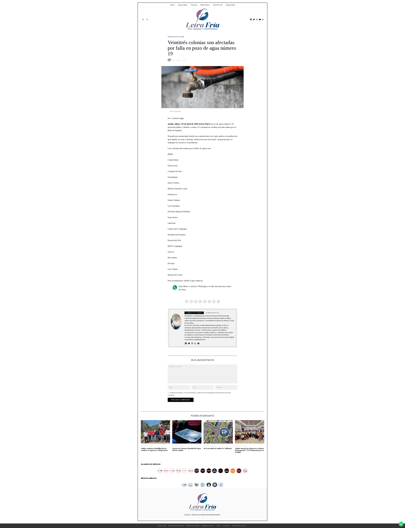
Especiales (182, 5)
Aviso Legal (162, 526)
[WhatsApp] (263, 19)
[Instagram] (257, 19)
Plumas (194, 5)
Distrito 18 (217, 5)
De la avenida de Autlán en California (218, 448)
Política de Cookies (192, 526)
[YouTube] (259, 19)
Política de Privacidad (176, 526)
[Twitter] (253, 19)
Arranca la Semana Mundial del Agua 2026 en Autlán (186, 449)
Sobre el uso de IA (238, 526)
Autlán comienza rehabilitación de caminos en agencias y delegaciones (154, 449)
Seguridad (230, 5)
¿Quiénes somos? (208, 526)
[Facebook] (251, 19)
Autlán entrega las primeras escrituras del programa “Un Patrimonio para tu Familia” (249, 450)
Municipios (205, 5)
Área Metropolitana (176, 36)
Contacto (226, 526)
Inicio (172, 5)
